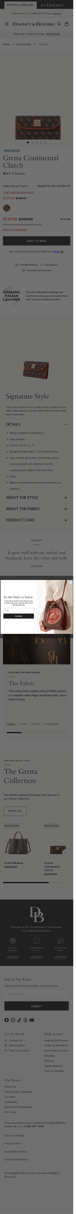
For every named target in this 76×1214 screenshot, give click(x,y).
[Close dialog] (70, 582)
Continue (18, 616)
